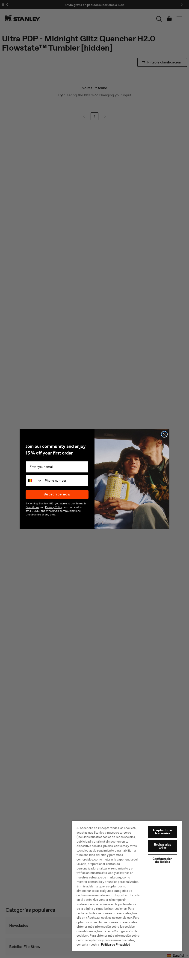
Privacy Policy (53, 507)
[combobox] (34, 480)
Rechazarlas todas (162, 846)
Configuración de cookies (163, 860)
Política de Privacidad (115, 944)
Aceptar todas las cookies (162, 832)
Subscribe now (57, 494)
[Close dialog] (164, 434)
